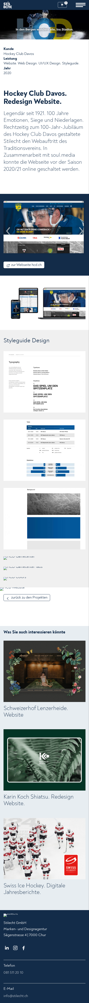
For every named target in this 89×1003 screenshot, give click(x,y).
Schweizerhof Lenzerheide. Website (36, 711)
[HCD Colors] (44, 578)
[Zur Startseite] (8, 5)
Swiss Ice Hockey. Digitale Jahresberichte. (34, 889)
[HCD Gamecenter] (44, 558)
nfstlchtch (16, 996)
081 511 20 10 (13, 972)
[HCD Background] (44, 518)
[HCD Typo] (44, 382)
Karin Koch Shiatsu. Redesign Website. (39, 800)
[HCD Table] (44, 450)
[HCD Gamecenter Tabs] (44, 568)
